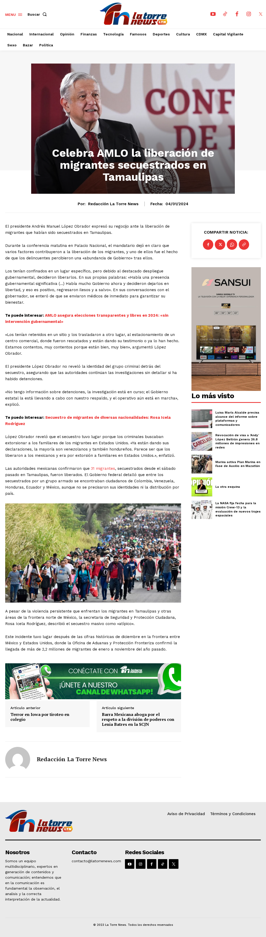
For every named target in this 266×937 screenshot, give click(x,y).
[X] (261, 14)
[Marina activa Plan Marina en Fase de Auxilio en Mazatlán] (201, 464)
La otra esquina (227, 487)
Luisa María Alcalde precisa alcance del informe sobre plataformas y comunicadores (237, 419)
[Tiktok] (225, 14)
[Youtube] (213, 14)
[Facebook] (237, 14)
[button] (38, 14)
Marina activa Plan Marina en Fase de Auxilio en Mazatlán (237, 464)
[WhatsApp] (232, 244)
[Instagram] (249, 14)
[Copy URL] (244, 244)
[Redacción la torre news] (17, 759)
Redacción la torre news (113, 204)
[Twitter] (220, 244)
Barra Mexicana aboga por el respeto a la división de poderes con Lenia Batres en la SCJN (138, 719)
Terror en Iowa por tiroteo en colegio (39, 717)
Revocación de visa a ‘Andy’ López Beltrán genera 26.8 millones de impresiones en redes (237, 441)
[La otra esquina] (201, 486)
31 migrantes (103, 468)
